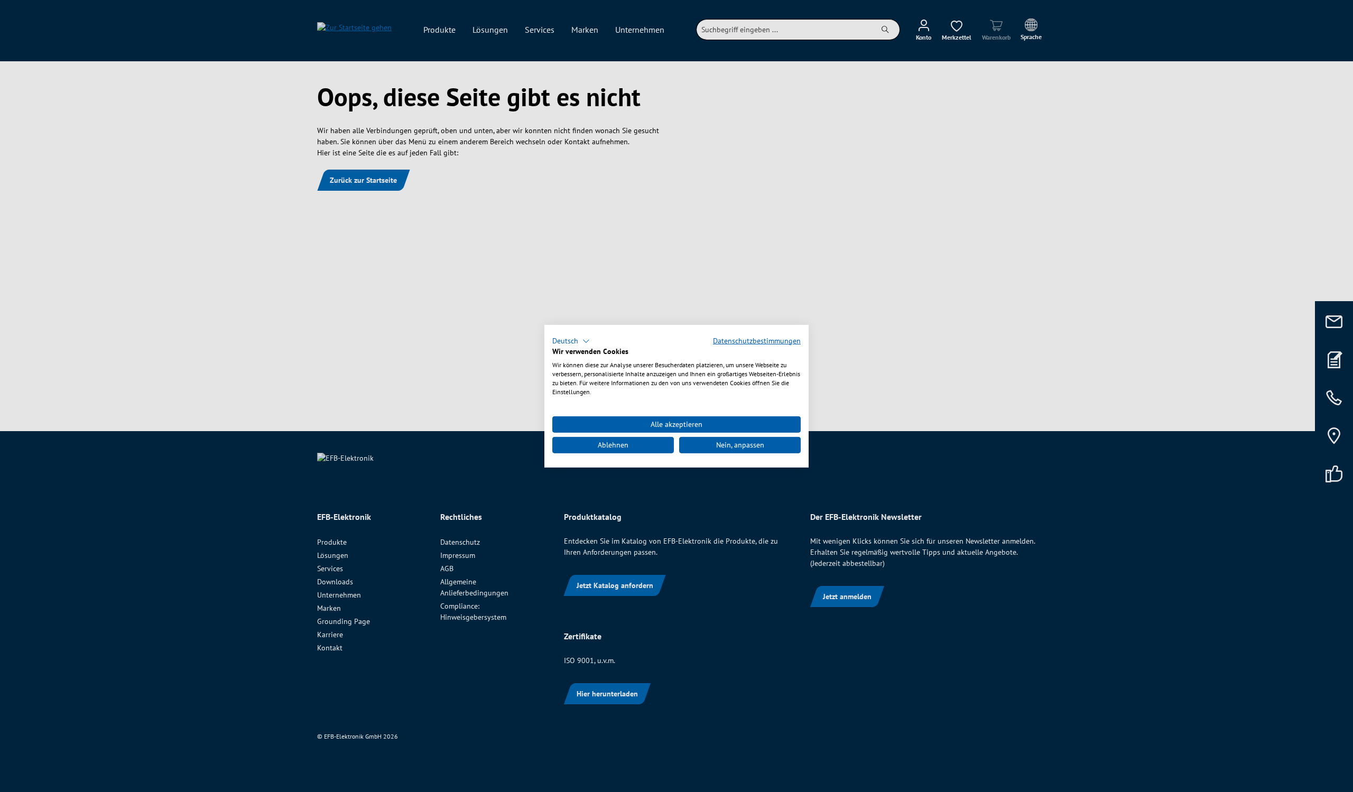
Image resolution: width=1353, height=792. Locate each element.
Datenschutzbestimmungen (757, 340)
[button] (571, 340)
